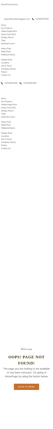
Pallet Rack (6, 51)
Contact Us (6, 75)
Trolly (3, 40)
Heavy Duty (6, 48)
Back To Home (26, 387)
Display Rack (6, 60)
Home (3, 25)
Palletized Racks (8, 55)
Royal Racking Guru (9, 4)
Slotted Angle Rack (9, 31)
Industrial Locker (8, 43)
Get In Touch (6, 66)
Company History (8, 69)
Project (4, 72)
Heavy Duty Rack (8, 34)
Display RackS (7, 37)
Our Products (6, 28)
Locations (5, 63)
